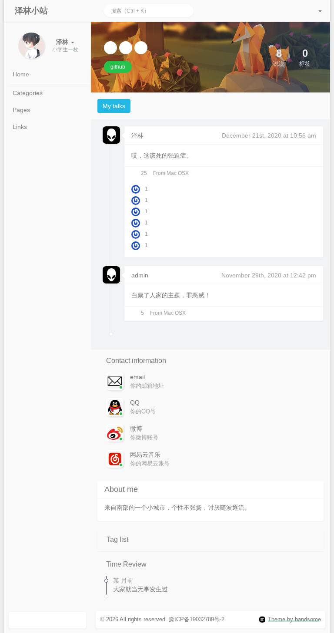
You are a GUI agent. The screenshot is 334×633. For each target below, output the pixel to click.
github (117, 67)
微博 (136, 428)
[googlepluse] (140, 47)
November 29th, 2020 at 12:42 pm (268, 275)
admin (139, 275)
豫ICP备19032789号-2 (196, 619)
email (137, 376)
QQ (135, 402)
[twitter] (110, 47)
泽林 (137, 135)
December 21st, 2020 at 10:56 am (269, 135)
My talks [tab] (114, 105)
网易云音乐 (145, 454)
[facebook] (125, 47)
